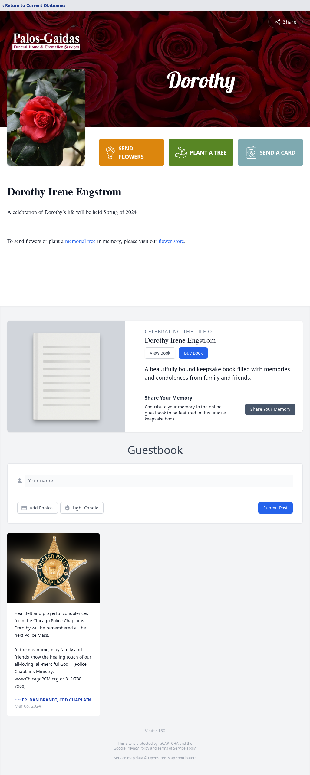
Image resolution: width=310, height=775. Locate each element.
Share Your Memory (270, 409)
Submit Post (275, 508)
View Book (160, 353)
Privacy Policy (138, 748)
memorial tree (80, 240)
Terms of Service (171, 748)
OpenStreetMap (161, 757)
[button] (53, 568)
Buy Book (193, 353)
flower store (171, 240)
